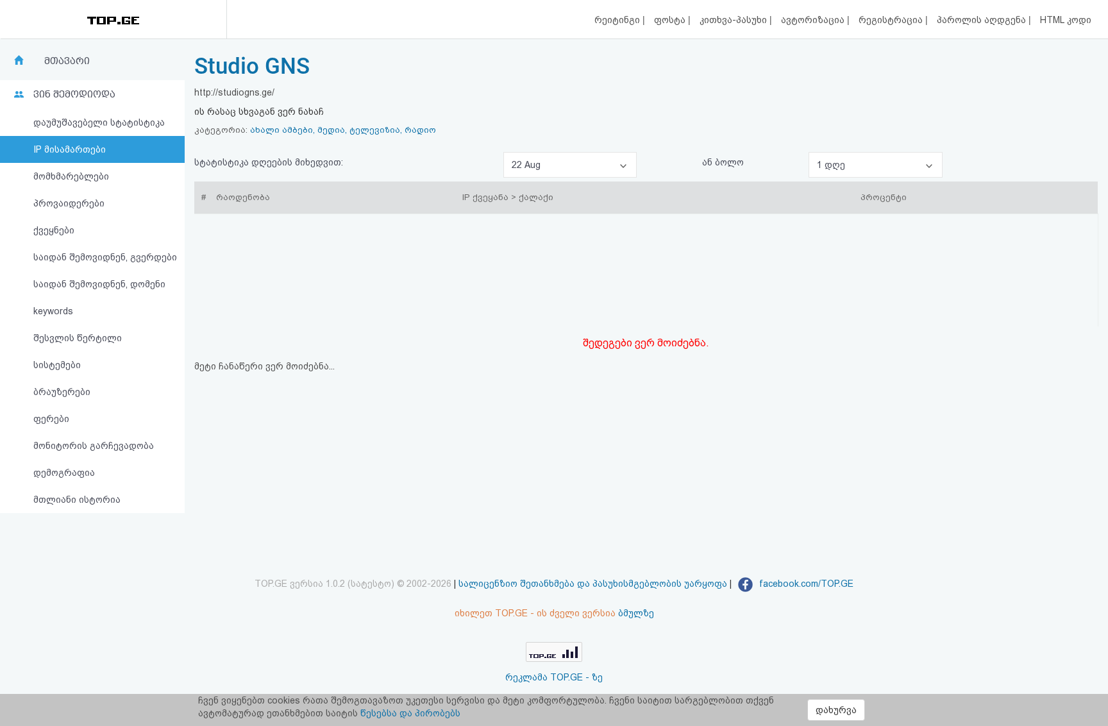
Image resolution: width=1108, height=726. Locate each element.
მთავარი (67, 61)
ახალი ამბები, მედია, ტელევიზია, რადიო (343, 130)
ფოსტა (671, 20)
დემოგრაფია (64, 473)
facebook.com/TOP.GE (805, 583)
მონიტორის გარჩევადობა (93, 446)
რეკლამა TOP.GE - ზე (554, 677)
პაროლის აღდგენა (982, 20)
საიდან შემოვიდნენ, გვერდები (105, 257)
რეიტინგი (618, 20)
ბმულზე (636, 613)
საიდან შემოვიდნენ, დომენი (99, 284)
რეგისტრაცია (892, 20)
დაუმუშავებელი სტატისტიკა (99, 122)
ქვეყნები (53, 230)
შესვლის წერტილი (77, 338)
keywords (53, 311)
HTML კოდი (1065, 20)
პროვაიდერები (69, 203)
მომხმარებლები (71, 176)
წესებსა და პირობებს (410, 713)
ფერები (51, 419)
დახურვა (836, 710)
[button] (570, 165)
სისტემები (57, 365)
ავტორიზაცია (814, 20)
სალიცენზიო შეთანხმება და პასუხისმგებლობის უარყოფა (592, 583)
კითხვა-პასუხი (734, 20)
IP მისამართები (69, 149)
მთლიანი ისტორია (77, 499)
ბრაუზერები (61, 392)
